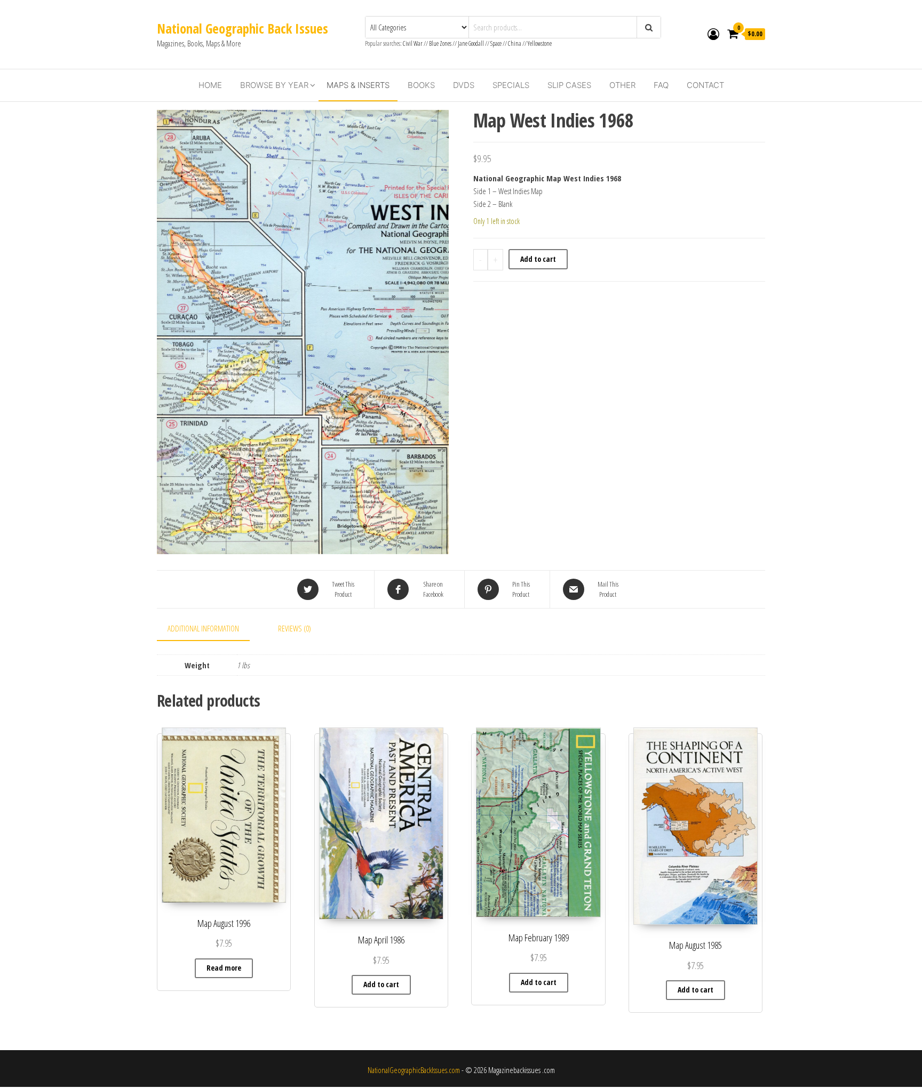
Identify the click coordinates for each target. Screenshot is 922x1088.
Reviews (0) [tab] (294, 628)
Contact (705, 85)
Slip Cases (569, 85)
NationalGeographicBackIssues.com (414, 1070)
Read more (223, 968)
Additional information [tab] (203, 628)
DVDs (463, 85)
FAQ (661, 85)
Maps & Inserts (358, 85)
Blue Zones (440, 43)
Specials (510, 85)
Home (210, 85)
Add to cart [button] (381, 984)
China (514, 43)
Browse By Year (274, 85)
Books (421, 85)
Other (622, 85)
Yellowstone (540, 43)
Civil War (413, 43)
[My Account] (713, 34)
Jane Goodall (471, 43)
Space (496, 43)
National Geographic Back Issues (242, 28)
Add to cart (538, 259)
